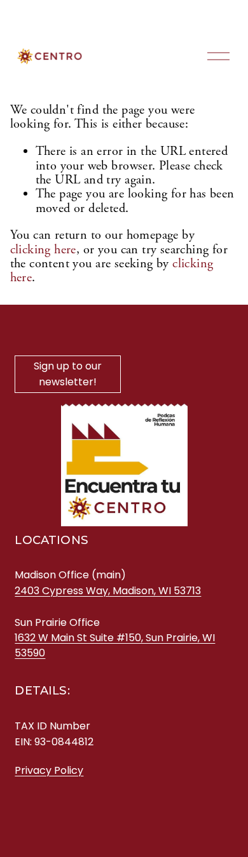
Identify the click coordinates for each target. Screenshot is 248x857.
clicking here (43, 249)
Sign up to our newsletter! (68, 374)
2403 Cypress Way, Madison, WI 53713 (108, 590)
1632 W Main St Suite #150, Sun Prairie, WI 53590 (115, 645)
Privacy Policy (49, 770)
